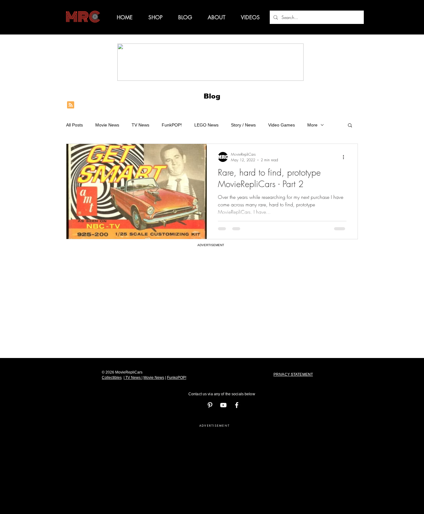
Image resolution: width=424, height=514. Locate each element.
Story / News (243, 124)
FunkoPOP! (176, 377)
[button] (350, 125)
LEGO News (206, 124)
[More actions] (345, 157)
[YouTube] (223, 405)
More (312, 124)
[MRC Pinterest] (210, 405)
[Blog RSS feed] (70, 105)
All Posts (74, 124)
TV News (140, 124)
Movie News (107, 124)
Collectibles (112, 377)
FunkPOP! (172, 124)
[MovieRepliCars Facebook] (237, 405)
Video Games (281, 124)
